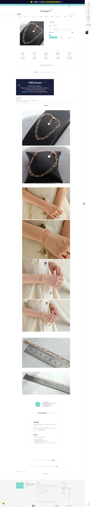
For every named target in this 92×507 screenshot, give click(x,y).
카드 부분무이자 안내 (72, 14)
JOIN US (69, 4)
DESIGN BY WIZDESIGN (52, 501)
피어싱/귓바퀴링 (46, 16)
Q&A (88, 2)
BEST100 (25, 16)
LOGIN (66, 4)
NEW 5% (21, 16)
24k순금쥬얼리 (65, 16)
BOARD (82, 4)
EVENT (69, 496)
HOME (62, 490)
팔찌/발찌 (41, 16)
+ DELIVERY (9, 4)
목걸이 (33, 16)
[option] (46, 2)
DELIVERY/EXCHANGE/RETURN (42, 72)
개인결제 (69, 497)
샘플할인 (57, 16)
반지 (29, 16)
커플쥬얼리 (52, 16)
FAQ (88, 8)
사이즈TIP (88, 6)
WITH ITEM (49, 72)
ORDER (74, 4)
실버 (60, 16)
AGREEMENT (63, 491)
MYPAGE (78, 4)
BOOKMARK (5, 4)
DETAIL (36, 72)
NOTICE (88, 14)
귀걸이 (37, 16)
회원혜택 (88, 12)
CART (71, 4)
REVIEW (88, 4)
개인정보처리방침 (64, 492)
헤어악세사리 (71, 16)
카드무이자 (88, 10)
